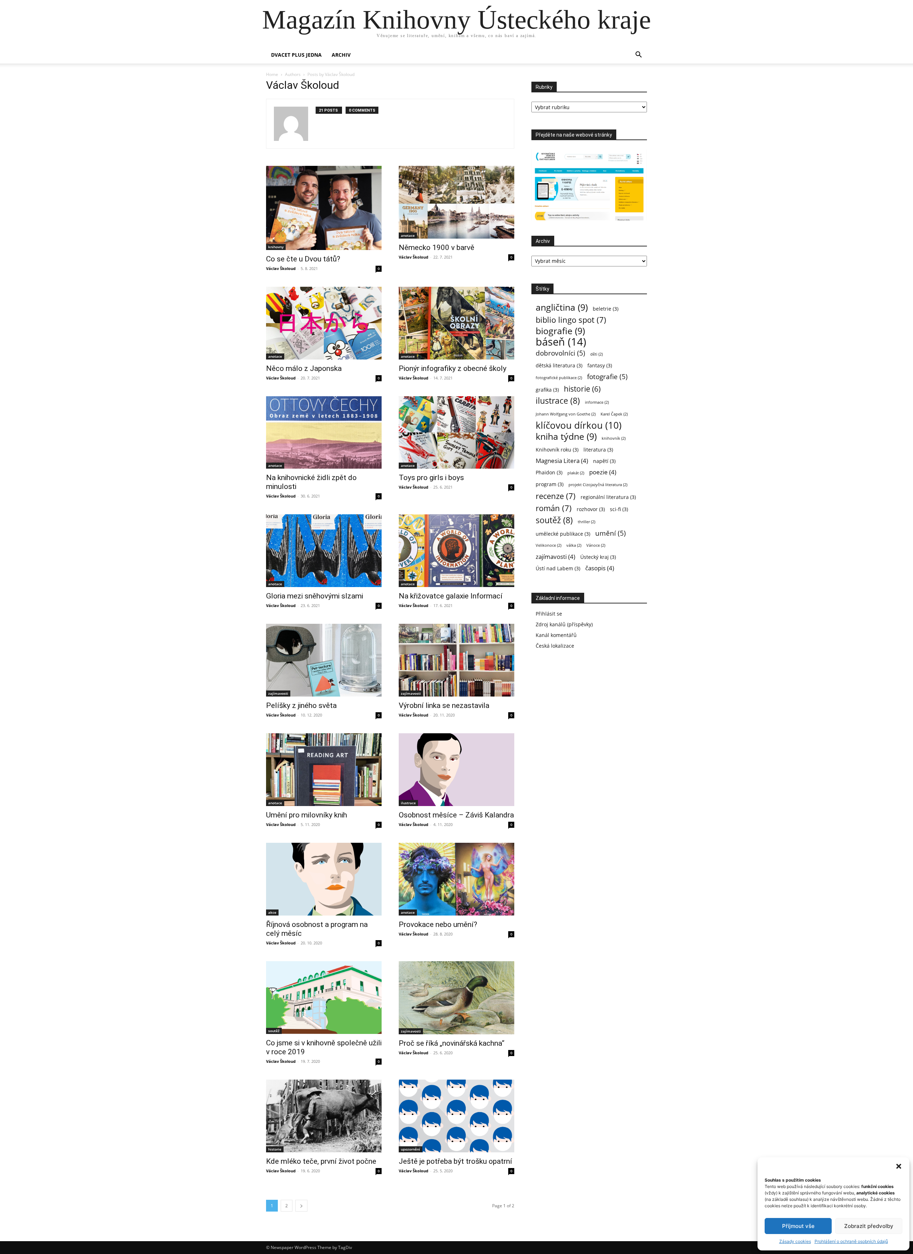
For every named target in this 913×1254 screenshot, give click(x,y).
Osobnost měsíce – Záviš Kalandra (456, 815)
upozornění (410, 1149)
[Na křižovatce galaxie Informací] (456, 550)
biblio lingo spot (571, 319)
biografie (560, 331)
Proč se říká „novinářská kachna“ (451, 1043)
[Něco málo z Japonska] (324, 323)
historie (274, 1149)
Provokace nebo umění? (438, 924)
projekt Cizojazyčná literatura (597, 484)
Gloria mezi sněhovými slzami (314, 596)
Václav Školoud (281, 268)
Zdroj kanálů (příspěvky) (564, 624)
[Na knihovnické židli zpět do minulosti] (324, 432)
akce (272, 912)
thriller (586, 521)
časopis (599, 568)
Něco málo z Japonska (304, 368)
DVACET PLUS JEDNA (296, 54)
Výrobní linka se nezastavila (444, 705)
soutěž (274, 1030)
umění (610, 533)
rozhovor (591, 509)
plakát (575, 472)
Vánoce (595, 545)
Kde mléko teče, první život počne (321, 1161)
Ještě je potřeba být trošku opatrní (455, 1161)
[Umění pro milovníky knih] (324, 769)
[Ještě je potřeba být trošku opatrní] (456, 1116)
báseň (561, 342)
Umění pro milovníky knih (306, 815)
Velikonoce (548, 545)
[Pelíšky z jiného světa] (324, 660)
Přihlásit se (549, 613)
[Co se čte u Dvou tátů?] (324, 208)
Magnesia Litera (562, 460)
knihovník (614, 438)
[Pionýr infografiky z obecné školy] (456, 323)
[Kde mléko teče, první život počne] (324, 1116)
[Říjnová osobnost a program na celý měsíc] (324, 879)
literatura (598, 449)
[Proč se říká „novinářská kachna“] (456, 997)
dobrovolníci (560, 353)
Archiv (341, 54)
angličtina (562, 307)
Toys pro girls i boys (431, 477)
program (549, 484)
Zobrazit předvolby (868, 1226)
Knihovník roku (557, 449)
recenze (556, 496)
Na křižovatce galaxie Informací (451, 596)
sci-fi (619, 509)
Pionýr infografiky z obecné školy (452, 368)
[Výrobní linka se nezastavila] (456, 660)
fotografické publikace (559, 377)
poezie (602, 472)
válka (573, 545)
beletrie (605, 308)
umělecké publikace (563, 533)
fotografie (607, 376)
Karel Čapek (614, 414)
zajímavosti (278, 693)
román (554, 508)
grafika (547, 389)
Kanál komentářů (556, 635)
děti (596, 354)
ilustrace (408, 802)
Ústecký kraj (598, 557)
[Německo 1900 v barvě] (456, 202)
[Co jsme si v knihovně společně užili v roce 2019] (324, 997)
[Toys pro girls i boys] (456, 432)
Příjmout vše (798, 1226)
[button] (898, 1166)
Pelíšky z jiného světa (301, 705)
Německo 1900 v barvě (436, 247)
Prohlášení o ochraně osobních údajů (851, 1241)
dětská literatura (559, 365)
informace (597, 402)
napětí (604, 461)
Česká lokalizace (555, 645)
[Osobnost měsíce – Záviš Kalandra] (456, 769)
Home (272, 74)
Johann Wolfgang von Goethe (566, 414)
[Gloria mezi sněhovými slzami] (324, 550)
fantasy (599, 365)
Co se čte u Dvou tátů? (303, 259)
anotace (408, 235)
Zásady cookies (795, 1241)
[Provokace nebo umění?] (456, 879)
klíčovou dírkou (579, 425)
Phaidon (549, 472)
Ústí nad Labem (558, 568)
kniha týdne (566, 436)
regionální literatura (608, 497)
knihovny (276, 246)
